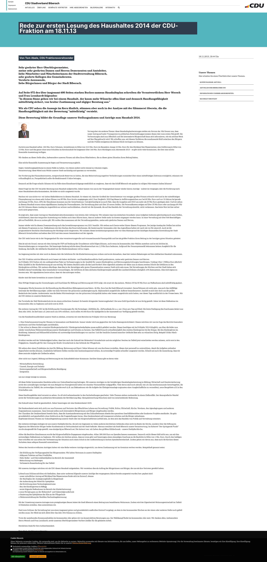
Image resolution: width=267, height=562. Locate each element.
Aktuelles (30, 7)
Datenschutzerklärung (81, 543)
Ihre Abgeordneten (79, 7)
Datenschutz (12, 9)
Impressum (12, 5)
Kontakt (10, 2)
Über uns (41, 7)
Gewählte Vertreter (57, 7)
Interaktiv (110, 7)
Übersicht (42, 546)
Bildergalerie (96, 7)
